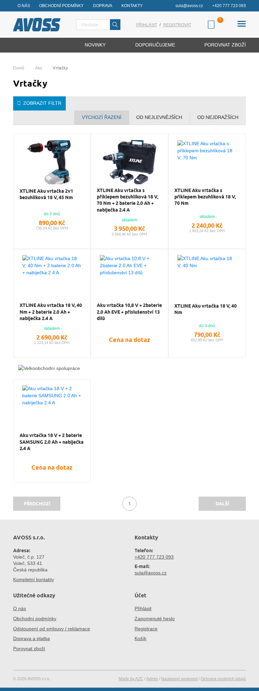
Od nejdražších (217, 117)
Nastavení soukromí (179, 679)
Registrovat (177, 25)
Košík (140, 638)
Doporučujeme (155, 45)
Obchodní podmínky (61, 5)
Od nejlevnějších (159, 117)
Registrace (146, 628)
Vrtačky (60, 67)
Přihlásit (146, 25)
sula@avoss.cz (189, 5)
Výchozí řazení (101, 117)
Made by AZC (131, 679)
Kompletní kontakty (33, 579)
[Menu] (241, 25)
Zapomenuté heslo (155, 618)
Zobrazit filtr (42, 103)
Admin (152, 679)
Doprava (102, 5)
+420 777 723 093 (229, 5)
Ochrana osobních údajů (223, 679)
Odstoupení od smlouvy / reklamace (51, 628)
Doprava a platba (31, 638)
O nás (24, 5)
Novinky (95, 45)
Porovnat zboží (225, 45)
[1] (115, 24)
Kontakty (132, 5)
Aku (38, 68)
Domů (18, 68)
